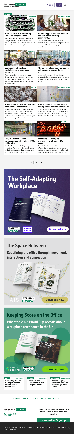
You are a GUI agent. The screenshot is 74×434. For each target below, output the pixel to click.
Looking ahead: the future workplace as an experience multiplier (17, 70)
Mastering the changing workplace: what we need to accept (50, 140)
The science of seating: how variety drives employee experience (53, 69)
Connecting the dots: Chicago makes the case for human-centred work (13, 384)
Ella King (33, 87)
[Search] (65, 5)
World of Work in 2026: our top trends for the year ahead (18, 34)
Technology (55, 378)
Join (59, 5)
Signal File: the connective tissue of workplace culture (36, 383)
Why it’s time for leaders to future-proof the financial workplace (20, 105)
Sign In (50, 5)
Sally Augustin (19, 378)
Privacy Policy (12, 429)
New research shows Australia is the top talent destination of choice (53, 105)
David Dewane (65, 122)
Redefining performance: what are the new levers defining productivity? (53, 35)
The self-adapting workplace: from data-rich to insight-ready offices (60, 384)
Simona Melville (42, 378)
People (7, 378)
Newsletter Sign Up (54, 420)
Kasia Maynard (32, 16)
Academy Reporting (64, 16)
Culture (30, 378)
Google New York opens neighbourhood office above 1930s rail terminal (20, 140)
